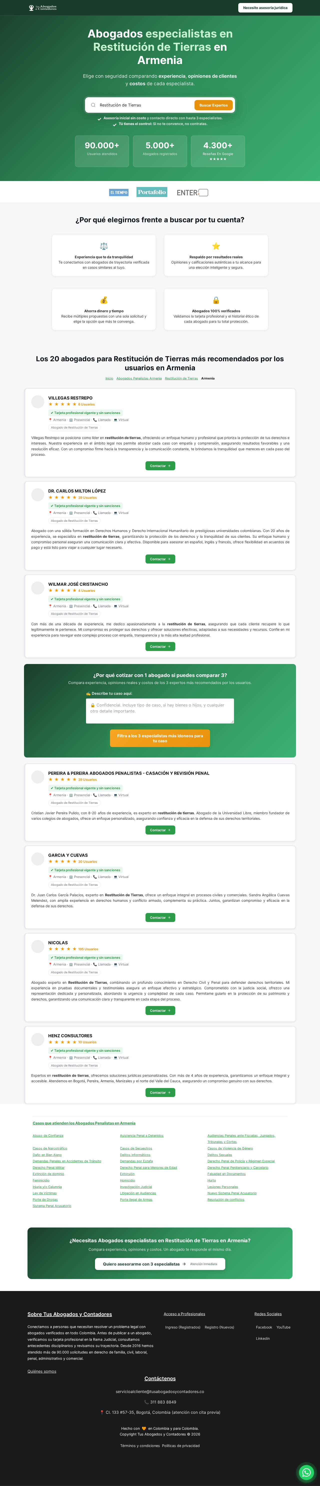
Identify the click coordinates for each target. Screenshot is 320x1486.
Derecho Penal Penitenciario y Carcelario (238, 1168)
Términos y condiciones (140, 1446)
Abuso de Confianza (48, 1136)
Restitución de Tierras (181, 378)
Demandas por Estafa (136, 1161)
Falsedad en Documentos (227, 1174)
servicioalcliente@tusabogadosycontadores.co (160, 1391)
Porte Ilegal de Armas (136, 1200)
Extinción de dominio (48, 1174)
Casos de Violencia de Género (230, 1148)
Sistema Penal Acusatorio (52, 1206)
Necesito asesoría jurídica (265, 8)
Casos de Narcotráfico (50, 1148)
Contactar (158, 466)
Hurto (212, 1180)
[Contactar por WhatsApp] (306, 1472)
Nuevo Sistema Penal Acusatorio (232, 1193)
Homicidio (127, 1180)
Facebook (264, 1327)
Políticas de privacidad (181, 1446)
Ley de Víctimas (45, 1193)
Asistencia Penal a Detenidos (142, 1136)
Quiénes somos (42, 1371)
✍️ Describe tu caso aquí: (109, 693)
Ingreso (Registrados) (182, 1327)
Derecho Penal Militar (49, 1168)
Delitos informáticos (135, 1155)
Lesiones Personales (223, 1187)
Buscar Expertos (214, 105)
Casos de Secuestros (136, 1148)
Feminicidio (41, 1180)
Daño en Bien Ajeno (47, 1155)
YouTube (283, 1327)
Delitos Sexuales (220, 1155)
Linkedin (263, 1338)
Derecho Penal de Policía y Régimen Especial (241, 1161)
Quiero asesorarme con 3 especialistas (160, 1264)
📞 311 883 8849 (160, 1402)
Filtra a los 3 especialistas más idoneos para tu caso (160, 738)
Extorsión (127, 1174)
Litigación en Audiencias (138, 1193)
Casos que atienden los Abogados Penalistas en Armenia (84, 1123)
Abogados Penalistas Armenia (139, 378)
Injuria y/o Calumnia (47, 1187)
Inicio (109, 378)
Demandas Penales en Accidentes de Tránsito (67, 1161)
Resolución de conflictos (226, 1200)
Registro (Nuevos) (219, 1327)
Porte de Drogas (45, 1200)
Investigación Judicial (136, 1187)
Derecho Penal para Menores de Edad (148, 1168)
